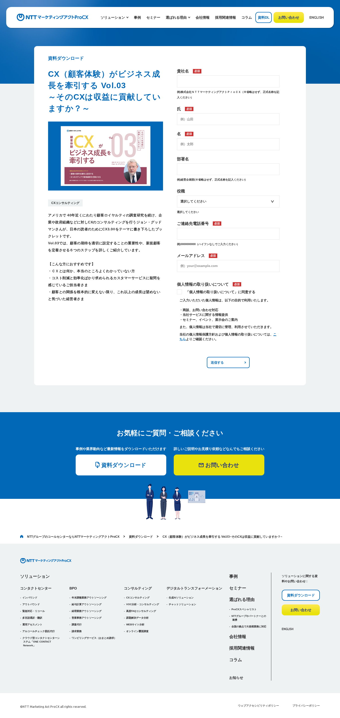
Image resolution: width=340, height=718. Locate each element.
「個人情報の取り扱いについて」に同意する (220, 292)
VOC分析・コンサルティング (142, 604)
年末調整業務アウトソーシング (89, 597)
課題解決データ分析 (137, 617)
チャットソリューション (182, 604)
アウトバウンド (31, 604)
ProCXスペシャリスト (244, 609)
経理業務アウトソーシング (87, 611)
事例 (137, 17)
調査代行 (77, 624)
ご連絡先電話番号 (198, 223)
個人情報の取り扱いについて (208, 284)
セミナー (153, 17)
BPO (73, 588)
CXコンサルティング (65, 203)
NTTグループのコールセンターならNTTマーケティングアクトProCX (73, 536)
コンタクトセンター (36, 588)
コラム (246, 17)
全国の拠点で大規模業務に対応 (248, 626)
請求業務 (77, 631)
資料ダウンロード (141, 536)
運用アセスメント (32, 624)
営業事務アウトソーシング (87, 617)
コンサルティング (138, 588)
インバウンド (29, 597)
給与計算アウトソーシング (87, 604)
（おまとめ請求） (94, 638)
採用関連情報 (225, 17)
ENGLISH (316, 17)
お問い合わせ (288, 17)
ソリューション (35, 576)
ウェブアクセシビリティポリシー (258, 705)
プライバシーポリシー (306, 705)
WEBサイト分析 (135, 624)
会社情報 (203, 17)
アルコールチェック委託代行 (38, 631)
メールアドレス (196, 256)
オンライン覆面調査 (137, 631)
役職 (181, 191)
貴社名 (188, 71)
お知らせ (236, 678)
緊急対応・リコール (33, 611)
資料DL (264, 17)
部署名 (183, 159)
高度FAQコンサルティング (141, 611)
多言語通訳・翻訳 (32, 617)
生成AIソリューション (181, 597)
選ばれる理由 (242, 599)
